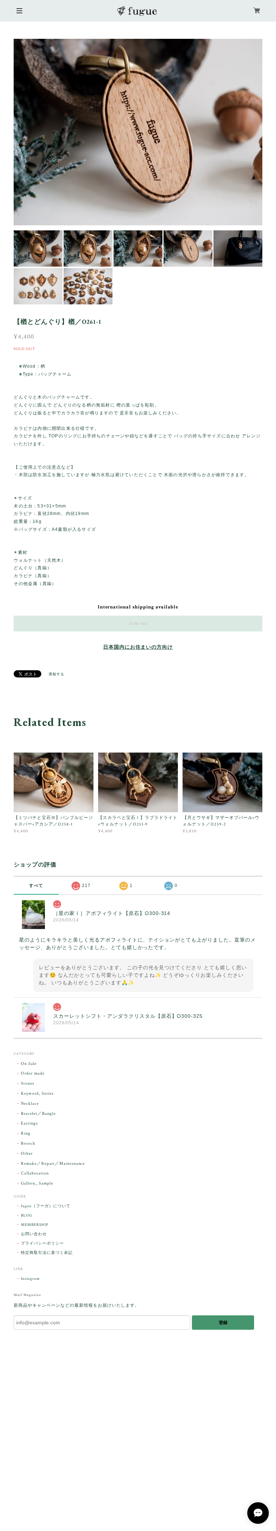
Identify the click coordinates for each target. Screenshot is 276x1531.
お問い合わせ (34, 1234)
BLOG (26, 1215)
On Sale (29, 1063)
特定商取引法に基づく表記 (47, 1252)
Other (27, 1153)
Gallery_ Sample (37, 1183)
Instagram (30, 1278)
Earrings (29, 1123)
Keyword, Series (37, 1093)
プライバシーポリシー (42, 1243)
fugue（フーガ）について (45, 1206)
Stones (27, 1083)
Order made (33, 1073)
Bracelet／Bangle (38, 1113)
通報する (56, 674)
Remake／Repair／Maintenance (53, 1163)
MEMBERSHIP (35, 1224)
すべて (36, 885)
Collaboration (35, 1173)
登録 (223, 1322)
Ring (26, 1133)
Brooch (28, 1143)
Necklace (30, 1103)
